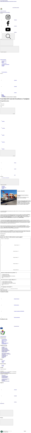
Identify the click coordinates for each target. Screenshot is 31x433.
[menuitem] (9, 162)
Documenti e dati (4, 343)
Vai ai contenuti (2, 0)
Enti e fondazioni (4, 341)
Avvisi (3, 361)
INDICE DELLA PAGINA (3, 184)
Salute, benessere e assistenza (5, 353)
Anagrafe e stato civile (5, 355)
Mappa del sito (2, 403)
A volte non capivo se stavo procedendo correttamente (9, 283)
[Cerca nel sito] (8, 36)
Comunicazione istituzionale (5, 64)
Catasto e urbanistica (4, 348)
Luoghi (3, 365)
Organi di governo (4, 339)
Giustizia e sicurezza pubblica (5, 350)
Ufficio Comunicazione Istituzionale (5, 372)
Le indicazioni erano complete (6, 275)
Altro (2, 277)
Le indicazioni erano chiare (5, 274)
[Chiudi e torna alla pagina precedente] (6, 413)
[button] (2, 432)
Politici (3, 342)
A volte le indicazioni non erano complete (7, 282)
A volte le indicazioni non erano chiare (7, 281)
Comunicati (3, 360)
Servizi (3, 62)
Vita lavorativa (4, 354)
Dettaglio (2, 288)
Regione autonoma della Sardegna (4, 1)
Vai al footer (6, 0)
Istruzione (3, 65)
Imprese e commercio (4, 351)
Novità (3, 61)
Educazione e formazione (5, 349)
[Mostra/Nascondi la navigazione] (6, 43)
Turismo (3, 357)
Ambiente (3, 347)
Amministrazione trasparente (12, 1)
